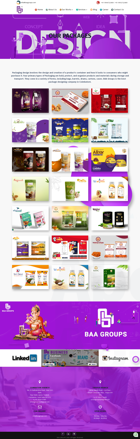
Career (105, 9)
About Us (52, 9)
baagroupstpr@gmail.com (101, 399)
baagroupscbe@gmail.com (40, 402)
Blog (95, 9)
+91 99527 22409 (101, 397)
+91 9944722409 (107, 3)
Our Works (66, 9)
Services (81, 9)
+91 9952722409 (121, 3)
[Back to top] (135, 434)
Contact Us (118, 9)
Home (40, 9)
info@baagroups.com (28, 2)
